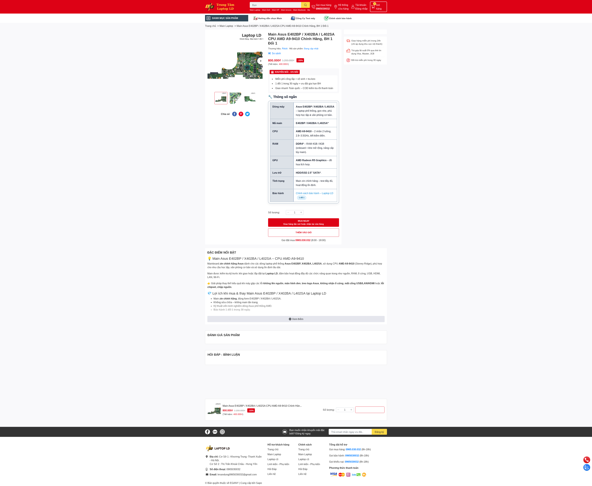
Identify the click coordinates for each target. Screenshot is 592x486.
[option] (235, 60)
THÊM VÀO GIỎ (304, 232)
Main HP (275, 10)
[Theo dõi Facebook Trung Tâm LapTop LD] (207, 431)
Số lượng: (274, 212)
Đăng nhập (361, 8)
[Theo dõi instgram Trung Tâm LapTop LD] (222, 431)
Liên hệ (271, 473)
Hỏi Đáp (272, 469)
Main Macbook (299, 10)
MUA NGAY (303, 222)
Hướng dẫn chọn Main (270, 18)
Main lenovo (286, 10)
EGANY (234, 482)
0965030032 (323, 8)
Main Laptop (255, 10)
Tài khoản (360, 4)
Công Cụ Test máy (305, 18)
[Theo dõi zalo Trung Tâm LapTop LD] (214, 431)
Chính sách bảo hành (340, 18)
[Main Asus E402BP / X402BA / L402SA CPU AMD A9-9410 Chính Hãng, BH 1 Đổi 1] (235, 60)
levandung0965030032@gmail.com (237, 474)
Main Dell (266, 10)
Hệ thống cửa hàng (343, 6)
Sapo (259, 482)
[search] (305, 5)
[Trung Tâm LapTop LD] (224, 6)
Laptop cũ (272, 459)
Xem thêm (297, 318)
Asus (285, 48)
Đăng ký (379, 431)
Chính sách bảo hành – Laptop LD (314, 193)
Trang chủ (272, 449)
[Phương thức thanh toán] (348, 474)
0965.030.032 (302, 240)
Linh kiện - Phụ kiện (278, 464)
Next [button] (260, 60)
